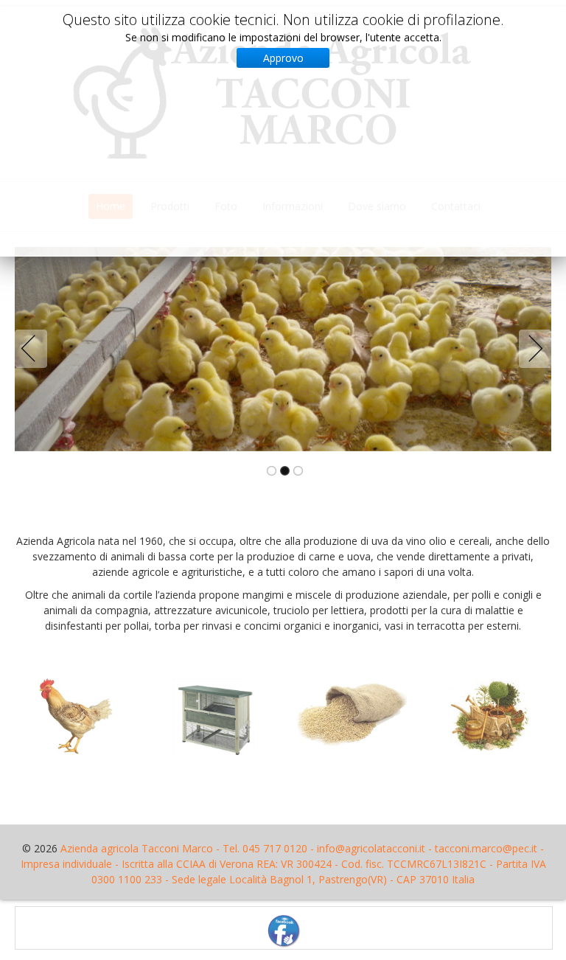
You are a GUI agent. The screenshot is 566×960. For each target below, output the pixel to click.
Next (532, 349)
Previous (34, 349)
